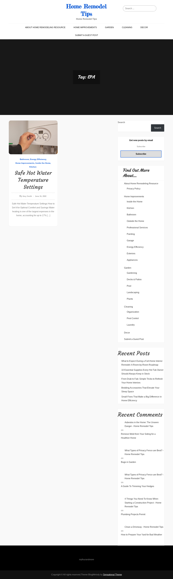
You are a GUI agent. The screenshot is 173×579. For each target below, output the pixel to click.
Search (121, 122)
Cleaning (127, 27)
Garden (109, 27)
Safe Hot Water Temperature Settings (33, 180)
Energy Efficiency (38, 159)
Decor (144, 27)
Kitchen (32, 167)
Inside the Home (42, 163)
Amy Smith (27, 196)
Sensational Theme (112, 574)
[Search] (152, 8)
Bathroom (24, 159)
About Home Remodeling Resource (45, 27)
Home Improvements (85, 27)
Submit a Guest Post (86, 35)
